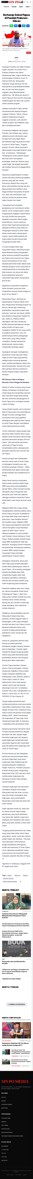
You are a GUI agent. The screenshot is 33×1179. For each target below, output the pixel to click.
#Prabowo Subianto (8, 878)
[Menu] (30, 2)
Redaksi (3, 1121)
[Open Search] (25, 2)
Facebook (4, 1160)
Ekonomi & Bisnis (6, 1104)
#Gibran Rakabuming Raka (10, 881)
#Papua (10, 875)
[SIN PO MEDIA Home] (16, 2)
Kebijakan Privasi (6, 1132)
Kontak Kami (5, 1129)
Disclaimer (18, 1174)
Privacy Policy (10, 1174)
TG (24, 25)
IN (28, 25)
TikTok (3, 1153)
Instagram (4, 1146)
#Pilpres (25, 875)
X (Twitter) (5, 1149)
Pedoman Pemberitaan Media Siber (12, 1136)
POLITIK (6, 6)
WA (11, 25)
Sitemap (24, 1174)
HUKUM (14, 6)
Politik (3, 1097)
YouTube (4, 1157)
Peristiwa (4, 1108)
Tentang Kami (5, 1118)
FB (16, 25)
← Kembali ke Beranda (16, 1004)
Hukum (3, 1101)
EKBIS (21, 6)
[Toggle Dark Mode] (27, 2)
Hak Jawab (4, 1125)
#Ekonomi (17, 875)
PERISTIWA (29, 6)
